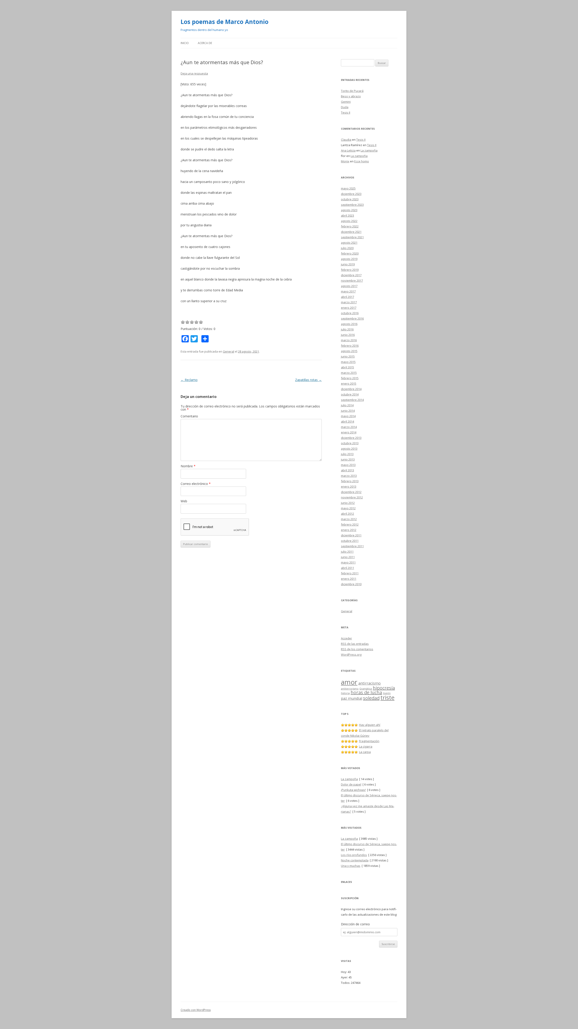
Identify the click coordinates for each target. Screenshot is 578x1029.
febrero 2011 (350, 573)
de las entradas (355, 644)
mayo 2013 (348, 465)
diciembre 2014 (351, 389)
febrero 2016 (350, 346)
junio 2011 (348, 557)
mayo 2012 (348, 508)
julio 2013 (347, 454)
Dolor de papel (351, 784)
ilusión (387, 693)
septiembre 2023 (352, 205)
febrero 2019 (350, 270)
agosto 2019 (349, 259)
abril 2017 (347, 297)
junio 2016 (348, 335)
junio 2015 (348, 356)
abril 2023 (347, 215)
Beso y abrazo (351, 96)
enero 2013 (348, 486)
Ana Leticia (348, 150)
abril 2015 (347, 367)
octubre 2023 (350, 199)
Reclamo (189, 380)
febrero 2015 (350, 378)
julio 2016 (347, 329)
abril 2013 (347, 470)
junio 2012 (348, 503)
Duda (344, 107)
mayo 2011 (348, 562)
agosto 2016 (349, 324)
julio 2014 (347, 405)
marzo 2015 (349, 373)
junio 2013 (348, 459)
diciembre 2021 (351, 232)
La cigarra (365, 746)
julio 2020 (347, 248)
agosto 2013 (349, 449)
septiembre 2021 (352, 237)
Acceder (346, 638)
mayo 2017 (348, 291)
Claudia (346, 140)
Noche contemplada (354, 860)
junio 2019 (348, 264)
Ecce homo (361, 161)
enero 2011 (348, 579)
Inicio (185, 43)
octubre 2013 (350, 443)
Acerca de (205, 43)
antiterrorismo (350, 688)
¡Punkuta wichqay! (353, 790)
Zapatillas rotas (308, 380)
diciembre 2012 (351, 492)
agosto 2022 (349, 221)
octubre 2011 (350, 541)
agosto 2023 (349, 210)
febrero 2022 (350, 226)
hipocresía (384, 688)
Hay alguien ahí (369, 725)
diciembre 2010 (351, 584)
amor (349, 682)
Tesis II (345, 112)
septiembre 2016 (352, 318)
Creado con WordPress (196, 1010)
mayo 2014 (348, 416)
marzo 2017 (349, 302)
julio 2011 (347, 552)
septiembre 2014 (352, 400)
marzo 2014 (349, 427)
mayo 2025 (348, 188)
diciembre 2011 (351, 535)
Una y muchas (350, 866)
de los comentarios (357, 649)
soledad (371, 698)
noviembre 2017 (352, 280)
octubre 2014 (350, 394)
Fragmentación (369, 741)
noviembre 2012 (352, 497)
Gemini (346, 102)
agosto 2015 (349, 351)
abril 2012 (347, 514)
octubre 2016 (350, 313)
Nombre (188, 466)
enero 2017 (348, 308)
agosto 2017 (349, 286)
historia (345, 693)
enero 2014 (348, 432)
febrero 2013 (350, 481)
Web (184, 501)
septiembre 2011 (352, 546)
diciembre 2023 (351, 194)
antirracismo (369, 683)
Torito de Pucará (352, 91)
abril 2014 (347, 421)
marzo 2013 (349, 476)
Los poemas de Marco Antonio (224, 22)
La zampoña (369, 150)
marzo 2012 (349, 519)
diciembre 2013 (351, 438)
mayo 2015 (348, 362)
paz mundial (351, 698)
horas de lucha (366, 692)
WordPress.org (351, 654)
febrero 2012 (350, 524)
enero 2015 (348, 383)
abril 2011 (347, 568)
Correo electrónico (196, 484)
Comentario (189, 416)
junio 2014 (348, 411)
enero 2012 (348, 530)
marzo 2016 (349, 340)
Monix (345, 161)
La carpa (365, 752)
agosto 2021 (349, 243)
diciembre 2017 (351, 275)
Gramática (365, 688)
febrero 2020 (350, 253)
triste (387, 698)
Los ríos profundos (354, 855)
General (228, 351)
